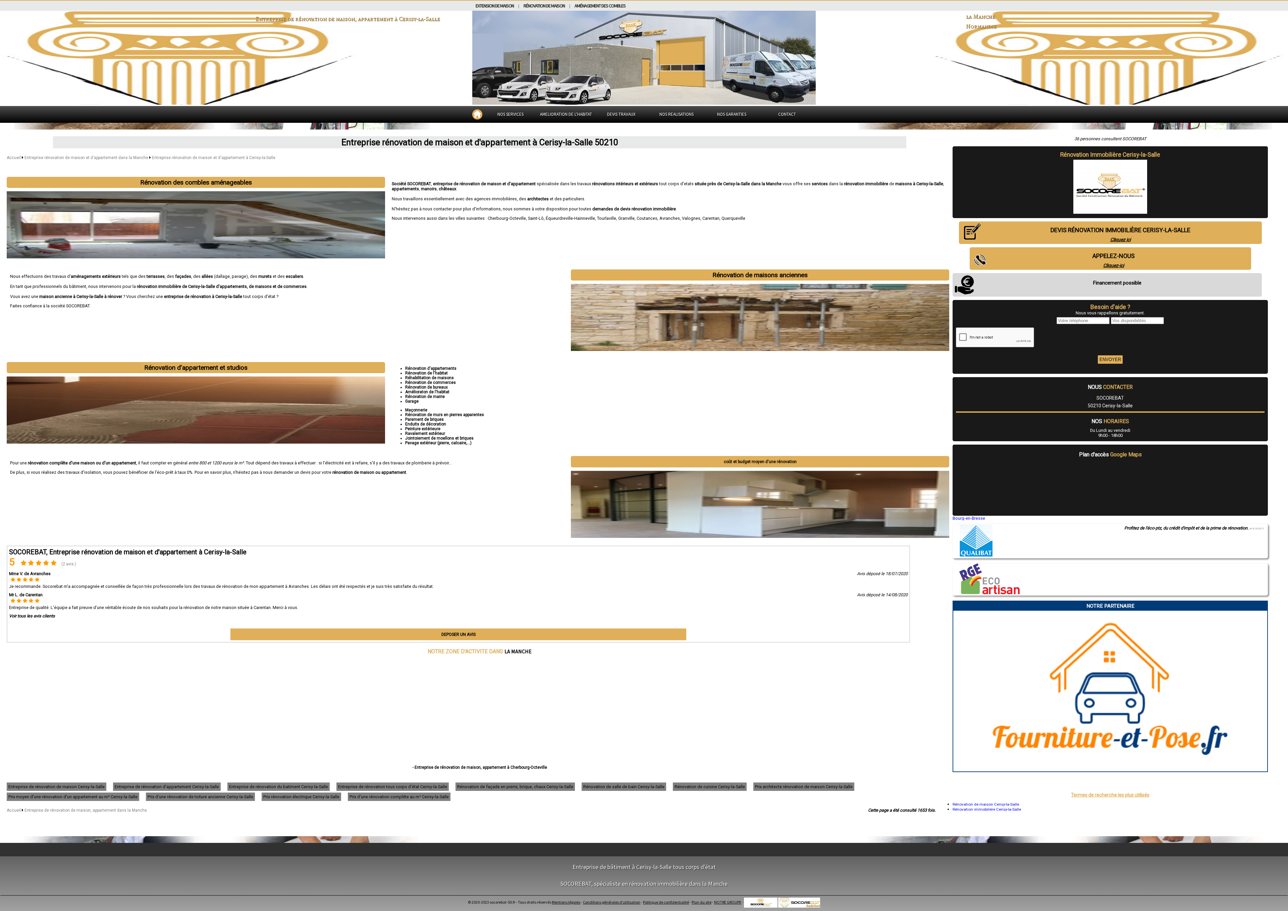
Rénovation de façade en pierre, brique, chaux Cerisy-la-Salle (515, 786)
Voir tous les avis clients (32, 615)
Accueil (14, 157)
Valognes (691, 218)
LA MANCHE (518, 651)
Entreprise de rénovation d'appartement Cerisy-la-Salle (167, 786)
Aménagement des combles (600, 6)
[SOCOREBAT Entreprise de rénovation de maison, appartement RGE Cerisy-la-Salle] (986, 593)
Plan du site (701, 902)
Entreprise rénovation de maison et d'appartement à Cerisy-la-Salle (213, 157)
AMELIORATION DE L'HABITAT (566, 114)
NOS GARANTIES (731, 114)
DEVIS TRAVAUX (621, 114)
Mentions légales (566, 902)
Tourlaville (606, 218)
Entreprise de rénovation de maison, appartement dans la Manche (85, 810)
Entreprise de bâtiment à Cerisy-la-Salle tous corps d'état (644, 867)
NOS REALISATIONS (676, 114)
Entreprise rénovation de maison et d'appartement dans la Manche (86, 157)
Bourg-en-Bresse (969, 518)
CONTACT (787, 114)
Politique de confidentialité (666, 902)
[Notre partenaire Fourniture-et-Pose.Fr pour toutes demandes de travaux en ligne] (1110, 768)
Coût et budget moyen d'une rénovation (760, 461)
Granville (626, 218)
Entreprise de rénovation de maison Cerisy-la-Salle (56, 786)
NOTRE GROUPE (727, 902)
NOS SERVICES (510, 114)
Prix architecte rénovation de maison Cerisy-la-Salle (804, 786)
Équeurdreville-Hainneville (570, 218)
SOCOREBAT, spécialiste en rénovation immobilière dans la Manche (644, 884)
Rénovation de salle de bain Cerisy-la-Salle (623, 786)
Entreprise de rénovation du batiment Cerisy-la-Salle (278, 786)
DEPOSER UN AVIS (458, 634)
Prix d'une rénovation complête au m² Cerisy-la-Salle (399, 796)
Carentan (710, 218)
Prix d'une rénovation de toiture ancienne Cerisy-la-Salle (200, 796)
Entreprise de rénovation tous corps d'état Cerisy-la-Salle (392, 786)
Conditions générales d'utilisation (611, 902)
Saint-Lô (536, 218)
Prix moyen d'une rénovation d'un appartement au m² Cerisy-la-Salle (73, 796)
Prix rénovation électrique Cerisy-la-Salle (301, 796)
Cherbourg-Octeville (507, 218)
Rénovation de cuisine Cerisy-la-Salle (710, 786)
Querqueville (733, 218)
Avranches (669, 218)
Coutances (647, 218)
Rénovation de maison (544, 6)
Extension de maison (495, 6)
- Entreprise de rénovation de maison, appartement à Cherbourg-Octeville (480, 767)
